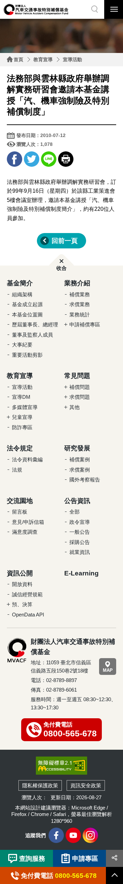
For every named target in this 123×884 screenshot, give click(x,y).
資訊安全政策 (85, 785)
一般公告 (79, 532)
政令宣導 (79, 522)
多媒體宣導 (25, 407)
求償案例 (79, 470)
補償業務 (79, 294)
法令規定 (20, 448)
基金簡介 (20, 283)
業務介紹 (77, 283)
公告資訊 (77, 500)
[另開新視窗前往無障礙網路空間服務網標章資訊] (61, 765)
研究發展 (77, 448)
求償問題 (79, 397)
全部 (74, 512)
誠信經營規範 (27, 594)
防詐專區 (22, 427)
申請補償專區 (84, 324)
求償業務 (79, 304)
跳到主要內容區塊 (13, 1)
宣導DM (21, 397)
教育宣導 (43, 59)
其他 (74, 407)
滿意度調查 (25, 532)
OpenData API (28, 614)
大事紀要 (22, 345)
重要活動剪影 (27, 355)
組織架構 (22, 294)
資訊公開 (20, 573)
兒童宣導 (22, 417)
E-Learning (81, 573)
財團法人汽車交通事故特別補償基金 (35, 9)
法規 (17, 470)
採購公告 (79, 542)
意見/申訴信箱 (28, 522)
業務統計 (79, 314)
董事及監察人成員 (32, 335)
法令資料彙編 (27, 459)
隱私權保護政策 (40, 785)
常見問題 (77, 375)
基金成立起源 (27, 304)
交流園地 (20, 500)
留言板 (19, 512)
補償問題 (79, 387)
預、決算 (22, 604)
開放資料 (22, 584)
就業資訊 (79, 552)
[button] (94, 9)
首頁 (18, 59)
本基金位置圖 (27, 314)
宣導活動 (72, 59)
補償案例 (79, 459)
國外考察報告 (84, 479)
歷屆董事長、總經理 (35, 324)
